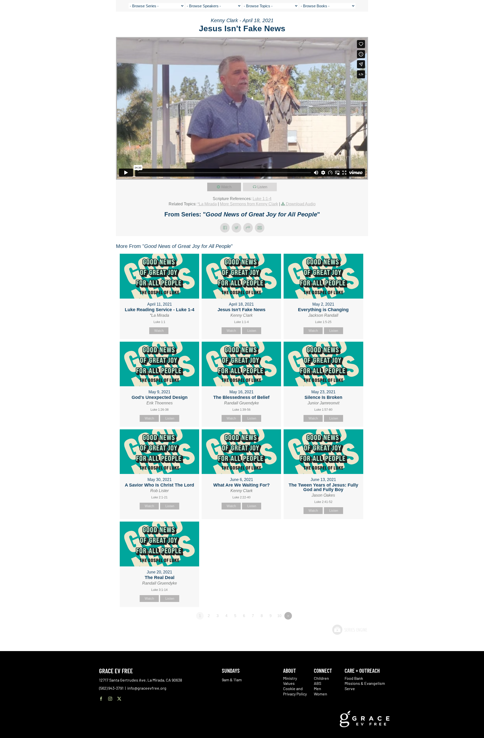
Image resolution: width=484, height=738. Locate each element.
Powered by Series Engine (349, 630)
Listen (262, 187)
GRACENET (445, 22)
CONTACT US (424, 22)
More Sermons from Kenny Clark (249, 204)
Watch (226, 187)
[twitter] (119, 699)
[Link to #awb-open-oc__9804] (472, 23)
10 (279, 616)
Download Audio (301, 204)
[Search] (457, 23)
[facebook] (101, 699)
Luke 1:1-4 (262, 199)
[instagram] (110, 699)
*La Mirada (207, 204)
